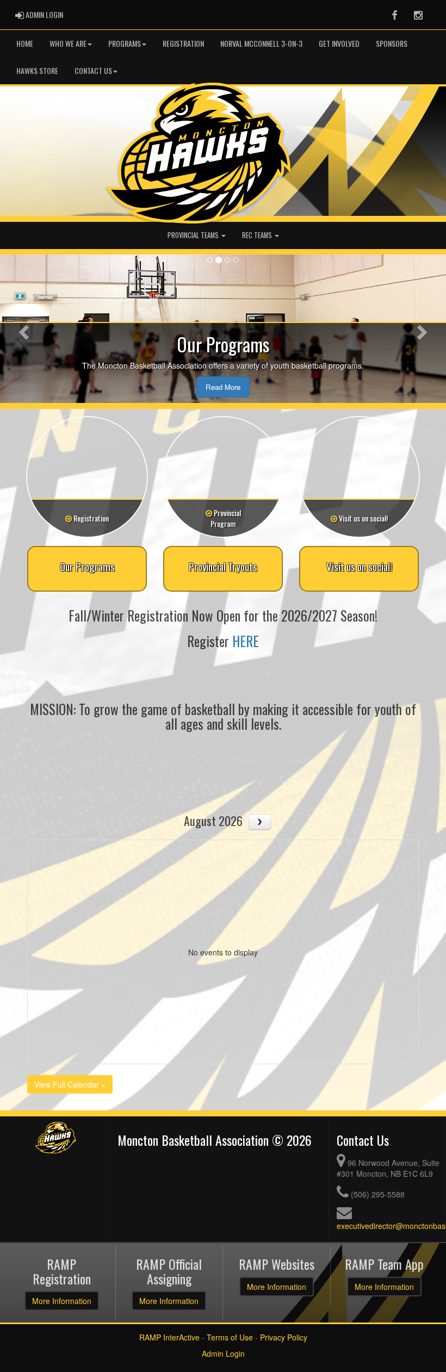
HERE (245, 641)
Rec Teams (258, 235)
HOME (24, 43)
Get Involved (339, 43)
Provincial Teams (194, 235)
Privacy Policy (283, 1337)
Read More (223, 387)
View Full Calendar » (70, 1084)
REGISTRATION (183, 43)
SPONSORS (391, 43)
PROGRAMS (124, 43)
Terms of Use (230, 1337)
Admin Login (223, 1353)
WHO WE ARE (67, 43)
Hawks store (37, 70)
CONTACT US (93, 70)
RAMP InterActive (169, 1337)
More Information (61, 1300)
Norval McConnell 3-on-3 (261, 43)
